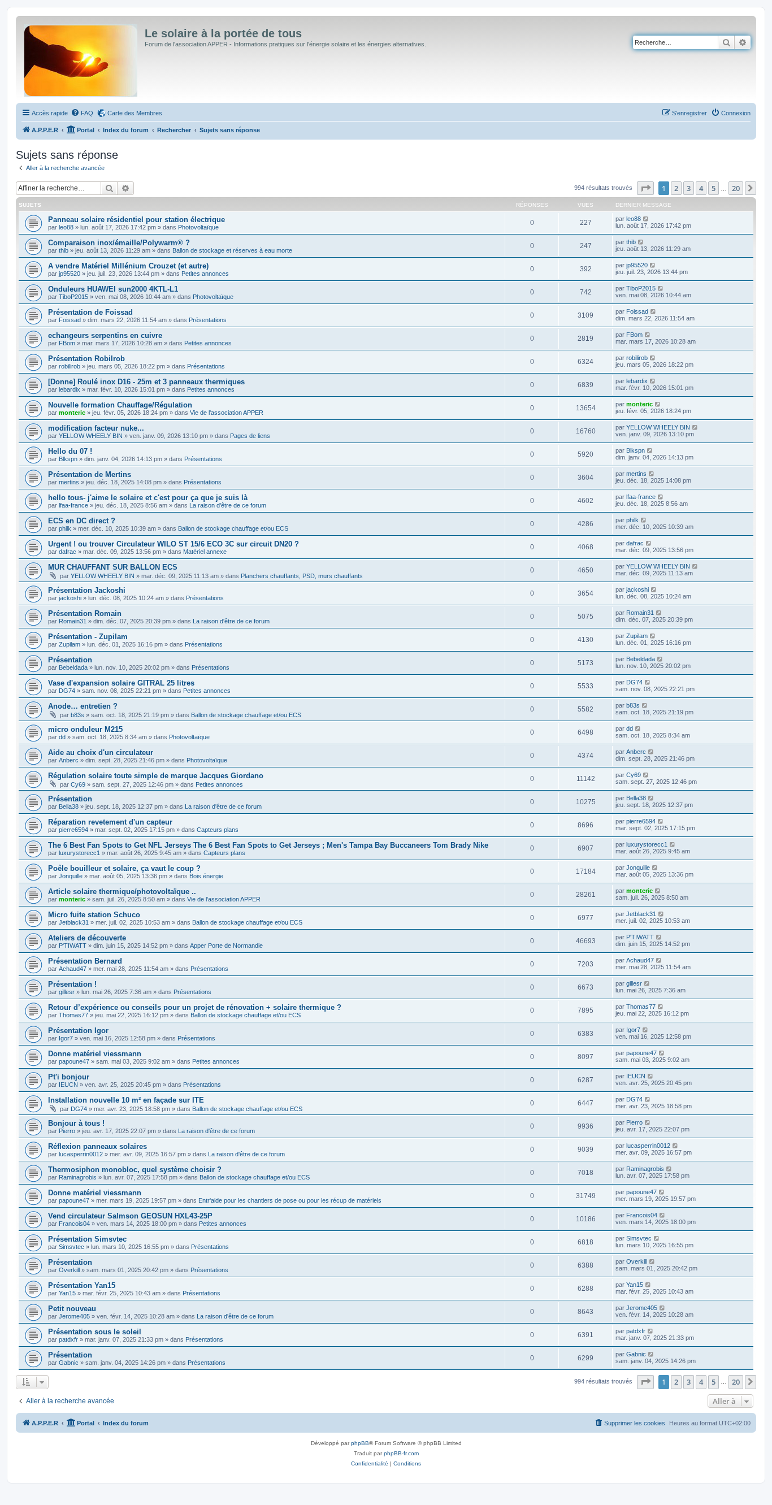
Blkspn (68, 459)
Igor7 (66, 1038)
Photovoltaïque (198, 227)
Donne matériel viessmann (94, 1053)
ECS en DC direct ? (81, 521)
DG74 (67, 690)
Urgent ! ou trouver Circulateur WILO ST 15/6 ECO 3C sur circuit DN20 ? (173, 544)
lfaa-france (73, 505)
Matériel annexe (205, 551)
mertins (69, 482)
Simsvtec (71, 1246)
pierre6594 (73, 829)
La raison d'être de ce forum (227, 505)
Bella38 (69, 806)
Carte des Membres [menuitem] (134, 113)
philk (65, 528)
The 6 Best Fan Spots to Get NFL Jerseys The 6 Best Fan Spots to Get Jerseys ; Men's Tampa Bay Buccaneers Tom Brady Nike (268, 845)
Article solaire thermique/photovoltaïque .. (122, 891)
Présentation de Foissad (90, 312)
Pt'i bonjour (68, 1077)
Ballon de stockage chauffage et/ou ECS (233, 528)
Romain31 (72, 621)
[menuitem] (82, 113)
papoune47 (74, 1061)
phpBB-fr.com (401, 1453)
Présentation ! (72, 984)
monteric (72, 412)
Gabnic (69, 1362)
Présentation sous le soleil (94, 1332)
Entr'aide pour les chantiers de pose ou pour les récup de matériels (289, 1200)
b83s (77, 715)
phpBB (360, 1443)
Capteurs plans (217, 829)
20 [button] (736, 188)
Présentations (208, 319)
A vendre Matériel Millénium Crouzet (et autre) (128, 266)
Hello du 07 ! (70, 451)
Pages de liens (250, 435)
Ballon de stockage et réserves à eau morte (232, 250)
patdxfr (68, 1339)
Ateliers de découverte (87, 938)
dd (62, 737)
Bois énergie (206, 876)
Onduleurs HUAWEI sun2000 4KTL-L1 (113, 289)
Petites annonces (205, 273)
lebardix (69, 389)
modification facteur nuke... (96, 428)
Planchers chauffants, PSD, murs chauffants (302, 575)
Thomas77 (73, 1015)
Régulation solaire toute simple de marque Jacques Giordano (155, 775)
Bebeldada (73, 667)
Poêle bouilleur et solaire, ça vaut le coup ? (124, 868)
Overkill (69, 1270)
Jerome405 (74, 1316)
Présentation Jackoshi (86, 590)
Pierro (67, 1130)
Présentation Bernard (85, 961)
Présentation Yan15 (81, 1285)
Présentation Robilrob (86, 358)
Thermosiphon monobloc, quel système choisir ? (135, 1169)
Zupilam (69, 644)
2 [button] (676, 188)
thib (63, 250)
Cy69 (78, 784)
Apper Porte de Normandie (226, 945)
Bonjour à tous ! (76, 1123)
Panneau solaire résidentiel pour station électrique (136, 219)
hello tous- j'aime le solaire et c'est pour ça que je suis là (148, 497)
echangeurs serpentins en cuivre (105, 335)
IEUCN (68, 1084)
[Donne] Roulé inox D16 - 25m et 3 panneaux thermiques (146, 382)
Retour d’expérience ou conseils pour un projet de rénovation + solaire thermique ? (194, 1007)
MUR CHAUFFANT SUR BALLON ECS (112, 567)
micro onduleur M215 (85, 729)
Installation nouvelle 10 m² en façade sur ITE (126, 1100)
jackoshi (70, 598)
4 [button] (701, 188)
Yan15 (67, 1293)
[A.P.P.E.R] (82, 58)
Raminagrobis (78, 1177)
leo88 (66, 227)
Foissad (70, 319)
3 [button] (689, 188)
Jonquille (71, 876)
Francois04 (74, 1223)
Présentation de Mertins (89, 474)
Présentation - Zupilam (88, 636)
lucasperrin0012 (81, 1154)
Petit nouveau (72, 1308)
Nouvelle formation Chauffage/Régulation (120, 405)
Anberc (69, 760)
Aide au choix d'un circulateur (100, 752)
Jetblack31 (74, 922)
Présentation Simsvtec (87, 1239)
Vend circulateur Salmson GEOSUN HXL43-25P (130, 1216)
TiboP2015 (73, 296)
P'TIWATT (72, 945)
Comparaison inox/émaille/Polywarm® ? (119, 242)
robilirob (69, 366)
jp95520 (69, 273)
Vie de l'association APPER (226, 412)
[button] (645, 188)
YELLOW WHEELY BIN (91, 435)
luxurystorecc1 (79, 852)
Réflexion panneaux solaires (97, 1146)
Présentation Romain (85, 613)
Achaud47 (72, 968)
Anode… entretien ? (83, 706)
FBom (67, 343)
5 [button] (713, 188)
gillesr (67, 991)
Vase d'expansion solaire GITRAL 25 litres (121, 683)
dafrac (67, 551)
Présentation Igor (78, 1030)
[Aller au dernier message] (646, 218)
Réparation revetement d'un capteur (110, 822)
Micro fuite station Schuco (94, 914)
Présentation (70, 660)
